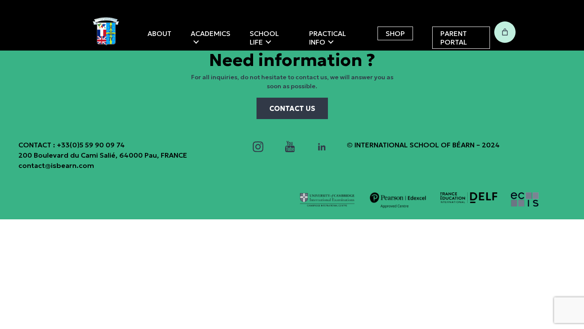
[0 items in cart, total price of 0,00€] (505, 32)
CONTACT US (292, 108)
